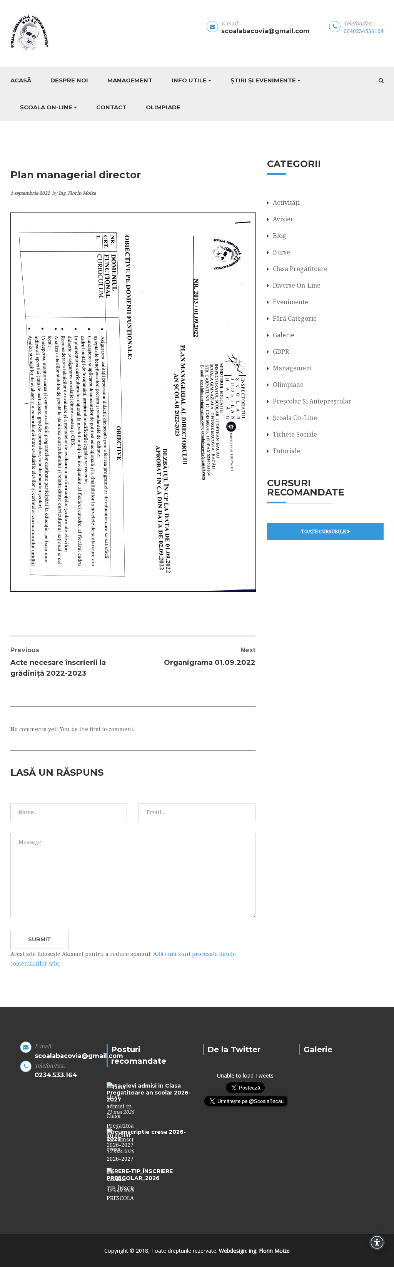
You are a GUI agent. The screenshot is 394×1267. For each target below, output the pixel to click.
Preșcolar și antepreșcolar (312, 401)
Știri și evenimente (263, 80)
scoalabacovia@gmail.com (265, 31)
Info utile (189, 80)
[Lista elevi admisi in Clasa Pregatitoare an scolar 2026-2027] (120, 1115)
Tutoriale (286, 451)
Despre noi (69, 80)
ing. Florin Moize (77, 193)
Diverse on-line (297, 285)
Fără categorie (295, 318)
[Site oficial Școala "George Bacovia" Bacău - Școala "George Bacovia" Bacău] (51, 32)
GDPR (281, 351)
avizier (283, 219)
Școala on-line (46, 107)
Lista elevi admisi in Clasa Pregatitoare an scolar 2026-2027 (149, 1092)
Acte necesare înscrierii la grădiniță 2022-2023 (58, 662)
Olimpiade (163, 107)
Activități (286, 202)
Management (129, 80)
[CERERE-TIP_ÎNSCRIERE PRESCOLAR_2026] (120, 1184)
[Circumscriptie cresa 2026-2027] (120, 1145)
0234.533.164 (56, 1075)
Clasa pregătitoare (300, 268)
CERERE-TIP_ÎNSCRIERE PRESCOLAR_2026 (140, 1175)
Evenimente (290, 302)
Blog (279, 235)
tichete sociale (295, 434)
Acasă (20, 80)
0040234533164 (364, 31)
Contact (111, 107)
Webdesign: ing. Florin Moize (254, 1250)
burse (281, 252)
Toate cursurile (324, 531)
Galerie (283, 335)
